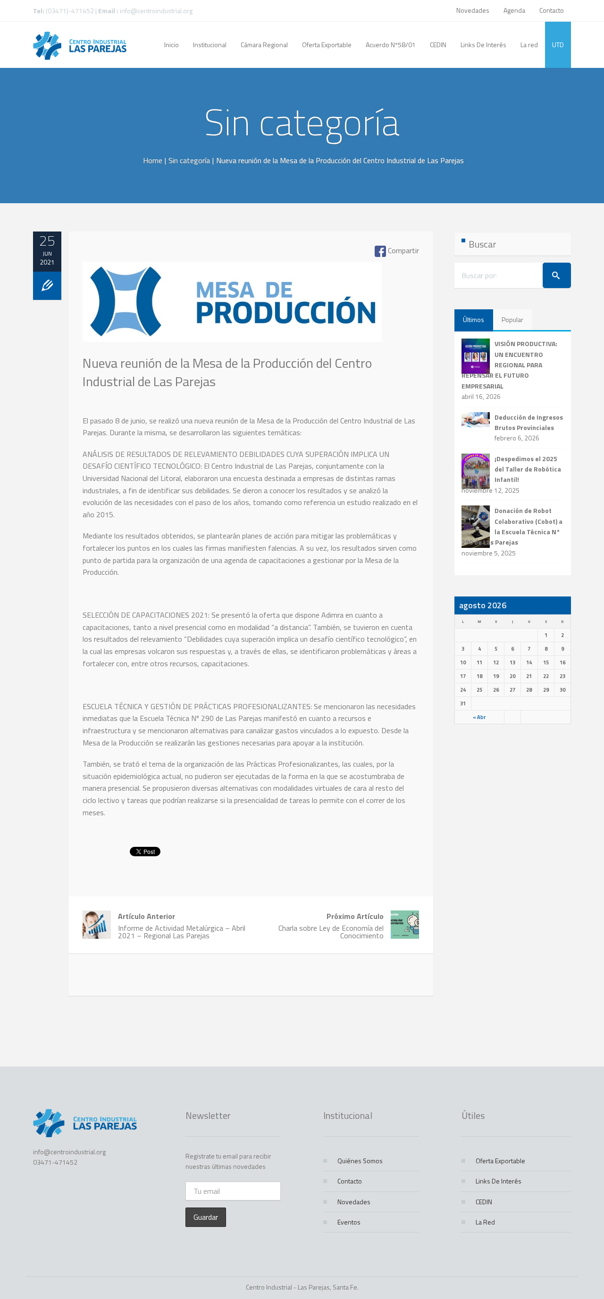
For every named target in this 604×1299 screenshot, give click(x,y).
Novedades (472, 10)
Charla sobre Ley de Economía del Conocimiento (331, 925)
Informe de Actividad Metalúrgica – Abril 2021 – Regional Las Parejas (181, 925)
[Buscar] (557, 275)
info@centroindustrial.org (156, 11)
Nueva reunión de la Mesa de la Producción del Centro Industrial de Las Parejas (227, 372)
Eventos (349, 1222)
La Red (485, 1222)
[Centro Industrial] (79, 44)
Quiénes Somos (360, 1161)
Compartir (402, 251)
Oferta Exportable (500, 1161)
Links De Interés (498, 1181)
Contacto (551, 10)
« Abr (479, 717)
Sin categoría (189, 160)
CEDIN (484, 1202)
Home (152, 160)
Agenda (514, 10)
